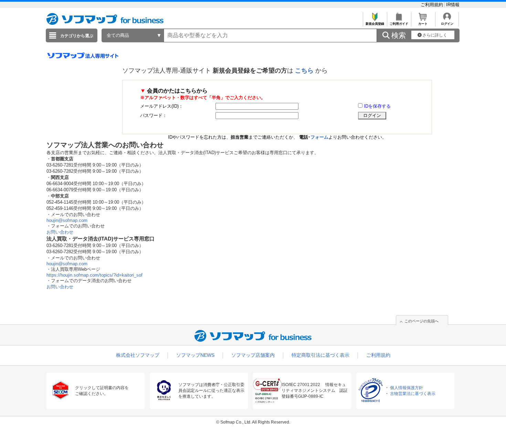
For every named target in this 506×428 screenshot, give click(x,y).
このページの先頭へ (421, 321)
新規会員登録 (375, 23)
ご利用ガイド (399, 23)
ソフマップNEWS (195, 355)
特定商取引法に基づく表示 (320, 355)
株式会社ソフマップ (137, 355)
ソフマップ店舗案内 (253, 355)
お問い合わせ (59, 232)
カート (423, 23)
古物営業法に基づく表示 (412, 393)
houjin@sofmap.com (66, 220)
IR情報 (453, 4)
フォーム (319, 137)
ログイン (447, 23)
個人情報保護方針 (406, 387)
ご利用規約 (432, 4)
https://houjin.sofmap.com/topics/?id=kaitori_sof (94, 275)
